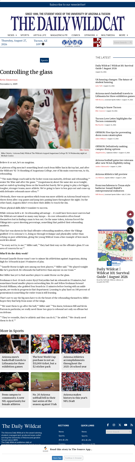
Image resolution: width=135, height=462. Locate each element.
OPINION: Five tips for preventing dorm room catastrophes (113, 133)
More (122, 35)
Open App (57, 458)
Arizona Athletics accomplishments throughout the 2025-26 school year (74, 361)
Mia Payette (99, 125)
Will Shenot (99, 100)
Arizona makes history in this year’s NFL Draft (75, 398)
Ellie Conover (100, 111)
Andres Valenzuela (102, 166)
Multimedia (108, 35)
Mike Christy (84, 150)
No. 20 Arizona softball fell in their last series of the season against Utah (45, 399)
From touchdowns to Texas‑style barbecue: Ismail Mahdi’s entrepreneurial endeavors (112, 188)
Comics (76, 35)
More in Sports (12, 331)
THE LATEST (103, 57)
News (11, 35)
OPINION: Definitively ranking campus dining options (111, 147)
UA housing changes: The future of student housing (113, 81)
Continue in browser (73, 458)
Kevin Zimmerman (9, 79)
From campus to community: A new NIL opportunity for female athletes (13, 399)
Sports (25, 35)
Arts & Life (39, 35)
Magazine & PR (58, 35)
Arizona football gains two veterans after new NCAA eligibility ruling (114, 161)
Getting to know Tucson (108, 107)
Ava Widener (99, 178)
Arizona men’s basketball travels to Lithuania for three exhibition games (115, 94)
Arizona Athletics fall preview (111, 174)
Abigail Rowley (100, 153)
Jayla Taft (98, 86)
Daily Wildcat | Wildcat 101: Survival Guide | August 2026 (114, 67)
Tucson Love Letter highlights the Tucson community (113, 120)
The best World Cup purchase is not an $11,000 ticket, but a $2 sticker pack (44, 361)
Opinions (89, 35)
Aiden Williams (100, 139)
